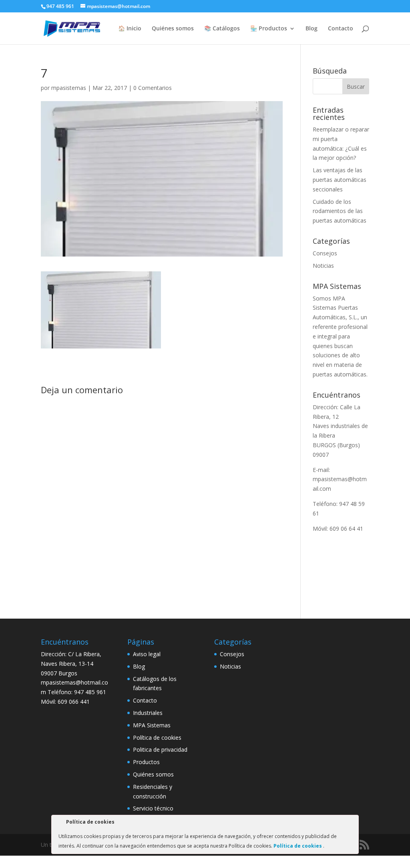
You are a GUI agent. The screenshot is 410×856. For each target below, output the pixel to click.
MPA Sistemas (152, 725)
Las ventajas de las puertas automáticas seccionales (339, 179)
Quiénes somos (173, 29)
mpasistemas (68, 88)
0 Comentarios (152, 88)
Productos (146, 762)
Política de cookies (157, 737)
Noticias (323, 265)
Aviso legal (147, 654)
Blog (311, 29)
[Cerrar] (352, 823)
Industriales (148, 713)
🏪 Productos (268, 29)
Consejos (325, 253)
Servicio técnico (153, 808)
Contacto (340, 29)
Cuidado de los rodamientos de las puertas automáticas (339, 211)
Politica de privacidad (160, 749)
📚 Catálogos (222, 29)
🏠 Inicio (129, 29)
